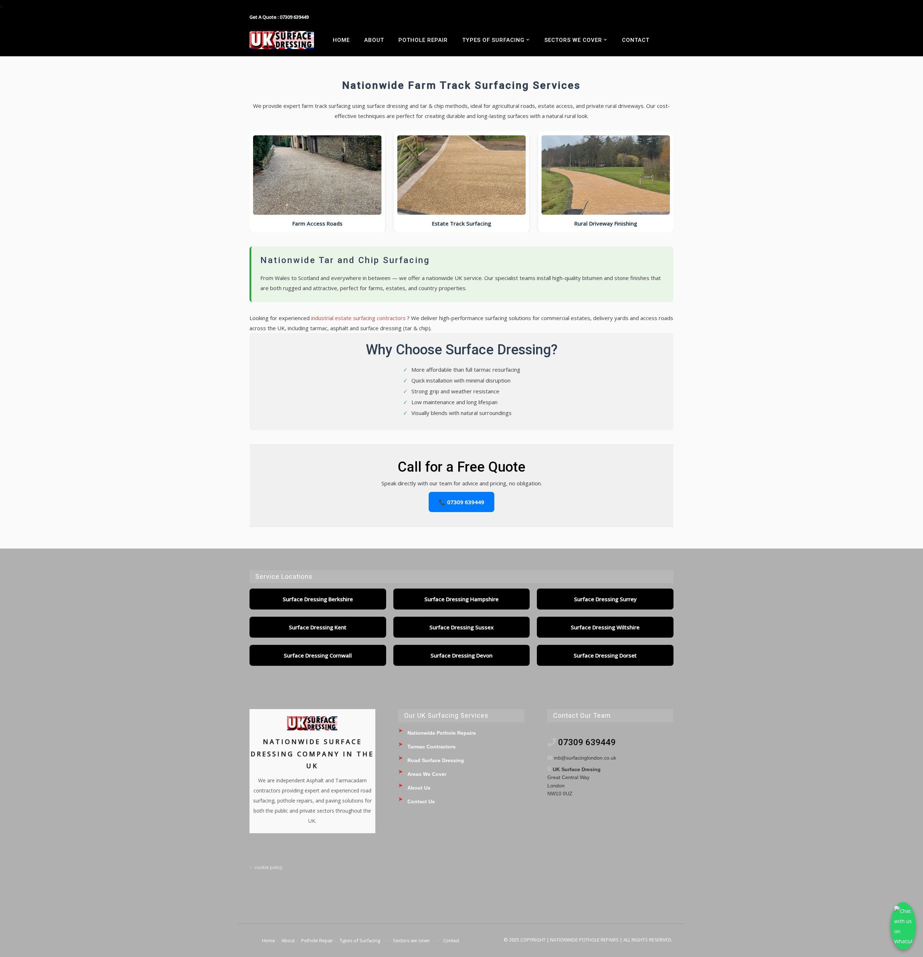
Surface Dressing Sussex (461, 627)
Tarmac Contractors (431, 747)
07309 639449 (587, 742)
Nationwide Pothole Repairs (441, 733)
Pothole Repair (423, 40)
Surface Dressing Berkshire (318, 599)
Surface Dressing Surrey (605, 599)
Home (341, 40)
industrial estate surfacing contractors (359, 318)
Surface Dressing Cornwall (318, 655)
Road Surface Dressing (435, 760)
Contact (635, 40)
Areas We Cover (426, 774)
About (374, 40)
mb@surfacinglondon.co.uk (585, 758)
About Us (418, 788)
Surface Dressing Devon (461, 655)
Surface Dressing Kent (317, 627)
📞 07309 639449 (461, 502)
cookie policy (268, 867)
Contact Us (421, 801)
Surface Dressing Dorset (605, 655)
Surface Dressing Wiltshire (605, 627)
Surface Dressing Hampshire (461, 599)
